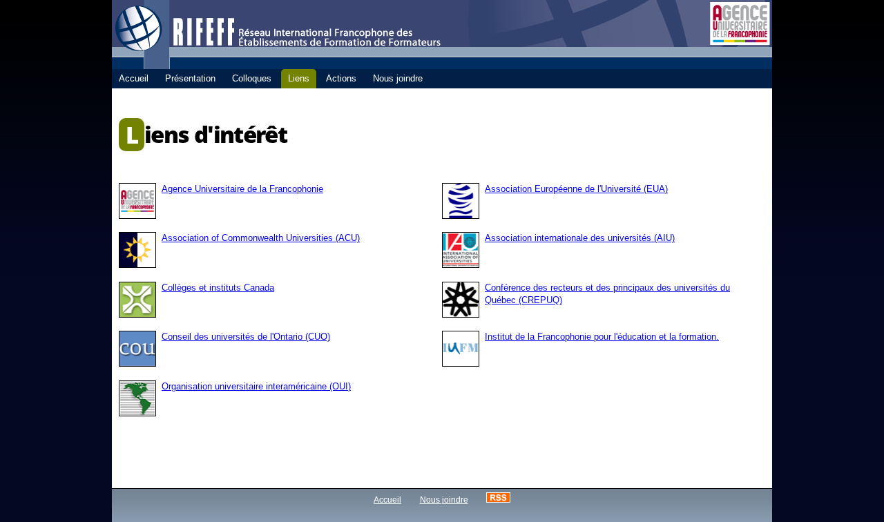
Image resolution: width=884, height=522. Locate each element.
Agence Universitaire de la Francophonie (242, 189)
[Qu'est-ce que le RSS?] (498, 499)
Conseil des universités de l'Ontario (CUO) (246, 336)
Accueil (387, 499)
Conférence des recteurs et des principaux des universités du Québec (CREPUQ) (607, 293)
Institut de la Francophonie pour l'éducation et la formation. (602, 336)
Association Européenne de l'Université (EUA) (576, 189)
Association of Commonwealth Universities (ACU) (261, 238)
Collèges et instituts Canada (218, 287)
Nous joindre (444, 499)
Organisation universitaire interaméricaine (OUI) (256, 386)
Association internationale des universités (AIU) (580, 238)
